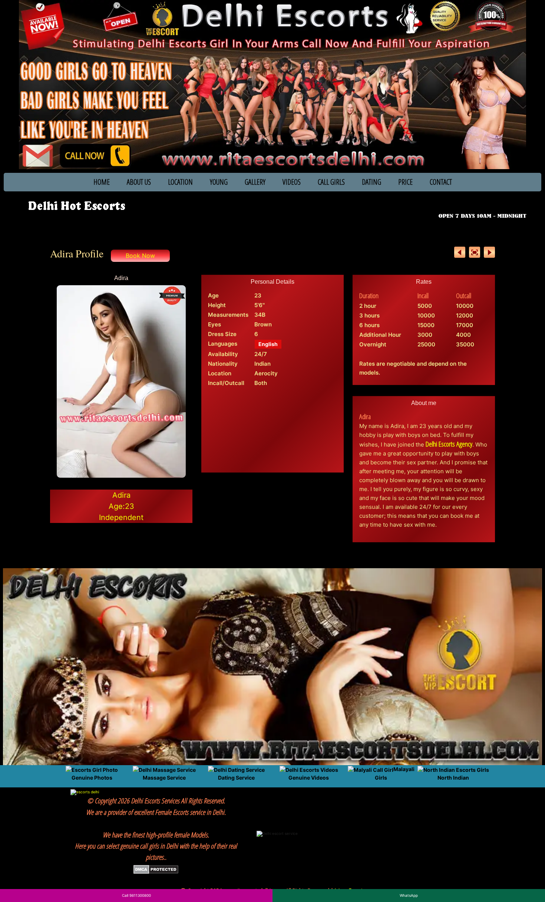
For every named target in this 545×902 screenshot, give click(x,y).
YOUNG (219, 182)
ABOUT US (139, 182)
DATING (371, 182)
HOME (101, 182)
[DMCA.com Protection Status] (155, 868)
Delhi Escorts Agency (449, 444)
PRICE (405, 182)
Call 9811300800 (136, 895)
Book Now (140, 255)
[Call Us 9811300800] (484, 205)
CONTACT (441, 182)
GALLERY (255, 182)
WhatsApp (409, 895)
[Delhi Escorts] (76, 206)
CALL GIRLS (331, 182)
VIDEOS (292, 182)
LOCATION (180, 182)
